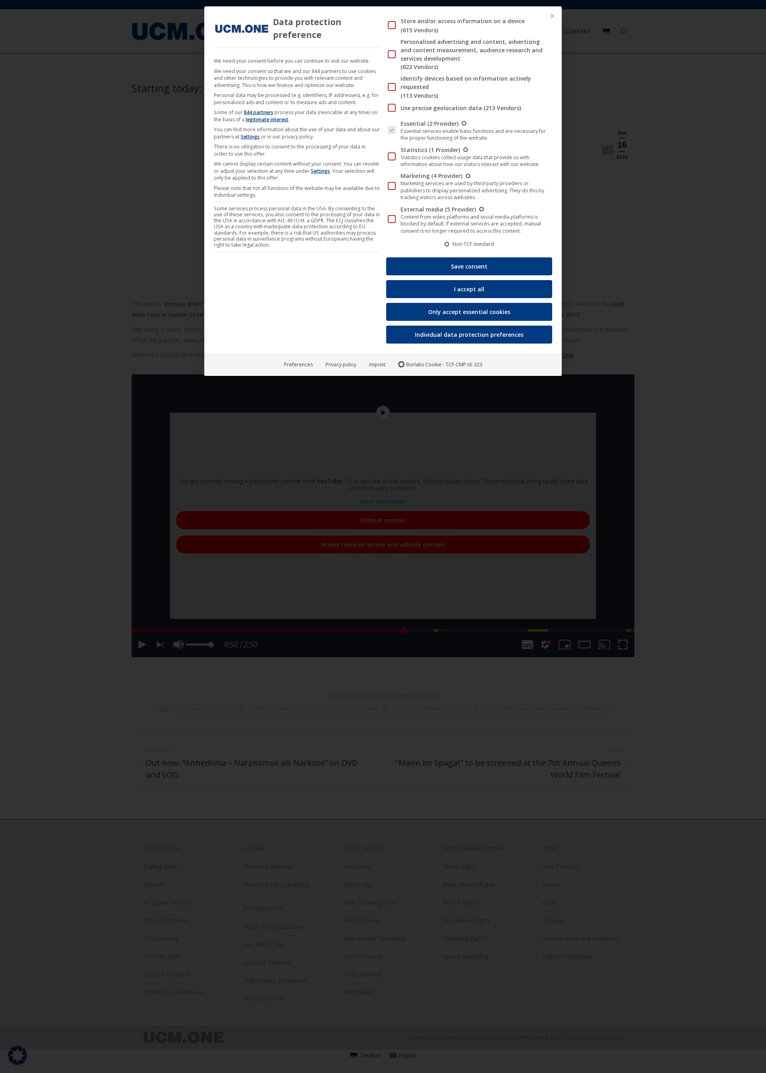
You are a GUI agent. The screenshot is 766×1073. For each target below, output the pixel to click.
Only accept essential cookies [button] (469, 312)
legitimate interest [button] (267, 119)
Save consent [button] (469, 266)
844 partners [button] (258, 112)
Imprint (377, 364)
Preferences (298, 364)
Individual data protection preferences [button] (469, 334)
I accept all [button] (469, 289)
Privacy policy (341, 364)
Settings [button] (250, 136)
